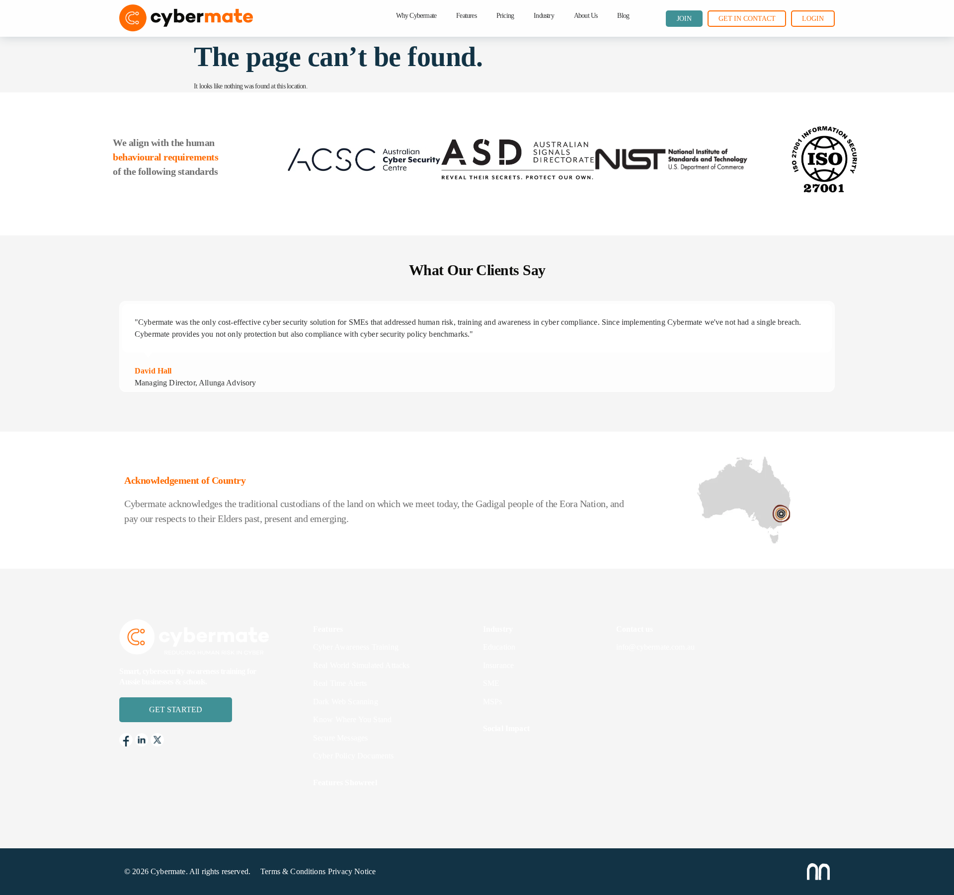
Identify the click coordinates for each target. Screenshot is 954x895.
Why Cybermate (416, 15)
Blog (623, 15)
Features (466, 15)
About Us (586, 15)
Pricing (505, 15)
